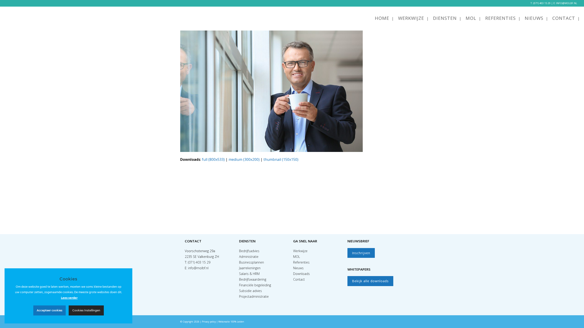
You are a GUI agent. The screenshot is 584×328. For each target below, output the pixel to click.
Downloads (301, 274)
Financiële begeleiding (255, 285)
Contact (299, 279)
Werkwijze (300, 251)
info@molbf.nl (198, 268)
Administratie (248, 256)
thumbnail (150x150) (280, 159)
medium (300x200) (244, 159)
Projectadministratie (254, 296)
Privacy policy (209, 321)
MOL (296, 256)
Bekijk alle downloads (370, 281)
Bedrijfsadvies (249, 251)
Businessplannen (251, 262)
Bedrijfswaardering (252, 279)
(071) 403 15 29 (541, 3)
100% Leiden (237, 321)
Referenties (301, 262)
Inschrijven (361, 253)
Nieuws (298, 268)
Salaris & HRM (249, 274)
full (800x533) (213, 159)
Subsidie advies (250, 291)
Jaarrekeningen (250, 268)
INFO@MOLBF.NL (566, 3)
